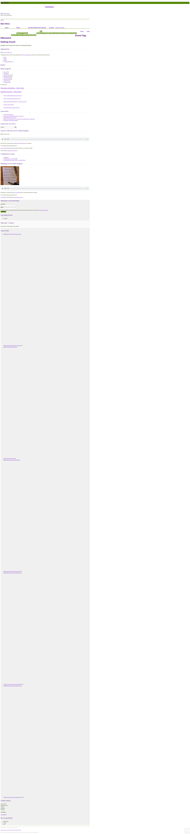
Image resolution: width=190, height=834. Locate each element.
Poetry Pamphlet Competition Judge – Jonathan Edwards (14, 160)
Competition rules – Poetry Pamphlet (11, 158)
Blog (41, 31)
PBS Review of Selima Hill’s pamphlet (11, 120)
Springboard (32, 35)
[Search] (16, 127)
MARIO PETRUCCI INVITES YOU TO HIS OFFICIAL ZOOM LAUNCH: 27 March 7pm (19, 119)
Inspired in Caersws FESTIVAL (20, 35)
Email (2, 207)
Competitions (53, 29)
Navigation (49, 7)
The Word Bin (32, 27)
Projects (51, 27)
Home (6, 27)
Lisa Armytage (23, 143)
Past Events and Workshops (19, 29)
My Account (8, 6)
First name (3, 204)
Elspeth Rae (16, 143)
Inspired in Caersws (22, 33)
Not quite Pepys (56, 33)
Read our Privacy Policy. (43, 210)
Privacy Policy (33, 6)
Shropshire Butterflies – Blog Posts (12, 88)
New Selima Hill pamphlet (8, 114)
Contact (13, 6)
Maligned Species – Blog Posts (11, 92)
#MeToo (49, 33)
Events (85, 33)
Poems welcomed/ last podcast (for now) (11, 107)
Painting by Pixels (41, 33)
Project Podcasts (41, 27)
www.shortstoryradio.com (12, 150)
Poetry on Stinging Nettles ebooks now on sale (13, 95)
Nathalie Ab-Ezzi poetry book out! (10, 117)
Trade (81, 33)
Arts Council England (26, 54)
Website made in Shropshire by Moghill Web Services (11, 830)
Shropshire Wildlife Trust (8, 61)
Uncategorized (6, 82)
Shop (81, 31)
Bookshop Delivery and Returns (22, 6)
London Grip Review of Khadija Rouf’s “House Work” (14, 116)
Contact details (3, 814)
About (18, 27)
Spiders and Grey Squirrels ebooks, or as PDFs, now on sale (15, 101)
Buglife (5, 57)
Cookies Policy (40, 6)
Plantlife (5, 60)
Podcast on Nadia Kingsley (9, 104)
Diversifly (63, 33)
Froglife (5, 58)
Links (45, 6)
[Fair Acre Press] (5, 13)
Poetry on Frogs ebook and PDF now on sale (12, 98)
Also (88, 31)
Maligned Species (71, 33)
